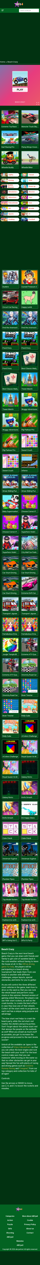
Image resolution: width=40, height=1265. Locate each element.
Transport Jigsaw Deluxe (13, 613)
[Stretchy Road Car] (29, 672)
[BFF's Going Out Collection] (10, 937)
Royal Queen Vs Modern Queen (15, 777)
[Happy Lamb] (29, 304)
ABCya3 (10, 1237)
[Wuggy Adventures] (29, 406)
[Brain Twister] (29, 692)
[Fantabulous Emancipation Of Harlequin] (10, 631)
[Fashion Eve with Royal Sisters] (10, 917)
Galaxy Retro (27, 777)
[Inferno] (29, 467)
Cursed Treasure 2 (29, 287)
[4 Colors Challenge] (29, 733)
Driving (11, 180)
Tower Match (27, 389)
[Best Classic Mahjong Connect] (29, 365)
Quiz (30, 203)
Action (10, 1220)
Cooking (11, 219)
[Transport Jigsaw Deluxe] (10, 610)
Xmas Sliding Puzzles (11, 491)
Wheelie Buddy (8, 167)
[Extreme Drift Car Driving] (29, 590)
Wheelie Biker (27, 167)
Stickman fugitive (10, 859)
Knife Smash (27, 797)
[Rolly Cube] (29, 712)
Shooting (10, 1233)
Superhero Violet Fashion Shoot (15, 552)
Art (10, 208)
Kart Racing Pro (8, 147)
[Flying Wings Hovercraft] (30, 143)
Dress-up (32, 186)
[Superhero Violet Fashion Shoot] (29, 529)
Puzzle (10, 1224)
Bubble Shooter (11, 186)
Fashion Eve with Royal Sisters (15, 920)
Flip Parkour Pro (28, 430)
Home (2, 62)
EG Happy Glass (28, 818)
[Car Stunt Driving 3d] (10, 569)
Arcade (31, 208)
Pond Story (7, 348)
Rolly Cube (26, 716)
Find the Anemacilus (11, 328)
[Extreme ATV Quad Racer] (29, 651)
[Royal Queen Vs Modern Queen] (29, 753)
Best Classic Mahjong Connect (15, 389)
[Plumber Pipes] (10, 876)
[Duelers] (10, 283)
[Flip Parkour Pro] (29, 426)
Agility (11, 175)
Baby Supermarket (10, 511)
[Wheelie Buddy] (10, 164)
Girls (30, 180)
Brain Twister (27, 695)
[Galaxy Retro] (29, 774)
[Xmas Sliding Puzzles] (10, 488)
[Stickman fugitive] (10, 855)
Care (30, 197)
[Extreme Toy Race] (10, 123)
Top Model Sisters (10, 899)
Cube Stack (7, 838)
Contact (30, 1233)
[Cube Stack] (10, 835)
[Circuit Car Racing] (10, 304)
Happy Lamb (27, 307)
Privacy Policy (30, 1224)
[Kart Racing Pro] (10, 143)
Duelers (6, 287)
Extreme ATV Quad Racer (13, 675)
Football (32, 219)
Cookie (30, 1220)
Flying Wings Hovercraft (30, 147)
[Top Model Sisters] (10, 896)
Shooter (32, 192)
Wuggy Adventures (29, 409)
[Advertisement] (20, 35)
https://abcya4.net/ (22, 1047)
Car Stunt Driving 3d (11, 573)
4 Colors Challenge (29, 736)
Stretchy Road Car (29, 675)
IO (29, 214)
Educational (13, 203)
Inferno (24, 470)
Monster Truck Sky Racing (30, 127)
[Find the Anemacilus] (10, 324)
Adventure (12, 197)
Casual (31, 175)
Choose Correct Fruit (30, 511)
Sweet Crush (27, 450)
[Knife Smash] (29, 794)
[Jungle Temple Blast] (10, 651)
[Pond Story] (10, 345)
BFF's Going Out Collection (13, 940)
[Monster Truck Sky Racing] (30, 123)
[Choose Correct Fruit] (29, 508)
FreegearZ (24, 1068)
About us (30, 1229)
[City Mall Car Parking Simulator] (29, 549)
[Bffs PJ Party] (29, 937)
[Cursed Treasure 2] (29, 283)
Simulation (13, 192)
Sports (11, 214)
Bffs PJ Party (27, 940)
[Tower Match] (29, 386)
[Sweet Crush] (29, 447)
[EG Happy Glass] (29, 815)
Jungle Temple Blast (11, 654)
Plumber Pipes (8, 879)
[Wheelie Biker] (30, 164)
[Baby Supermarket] (10, 508)
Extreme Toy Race (9, 127)
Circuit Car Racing (10, 307)
